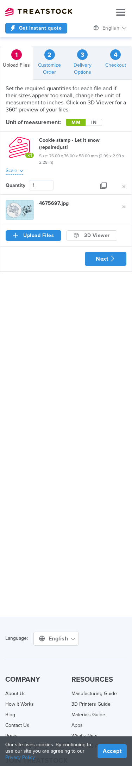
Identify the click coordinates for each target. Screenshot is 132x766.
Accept (112, 751)
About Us (15, 694)
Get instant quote (39, 28)
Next (103, 258)
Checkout (115, 59)
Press (11, 736)
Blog (10, 715)
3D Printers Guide (91, 704)
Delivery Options (83, 63)
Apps (77, 725)
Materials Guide (88, 715)
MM (75, 123)
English (111, 28)
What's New (84, 736)
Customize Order (49, 63)
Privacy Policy (20, 757)
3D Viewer (96, 235)
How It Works (19, 704)
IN (93, 123)
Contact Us (17, 725)
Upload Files (16, 59)
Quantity (15, 185)
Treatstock (38, 12)
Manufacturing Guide (94, 694)
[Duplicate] (103, 185)
